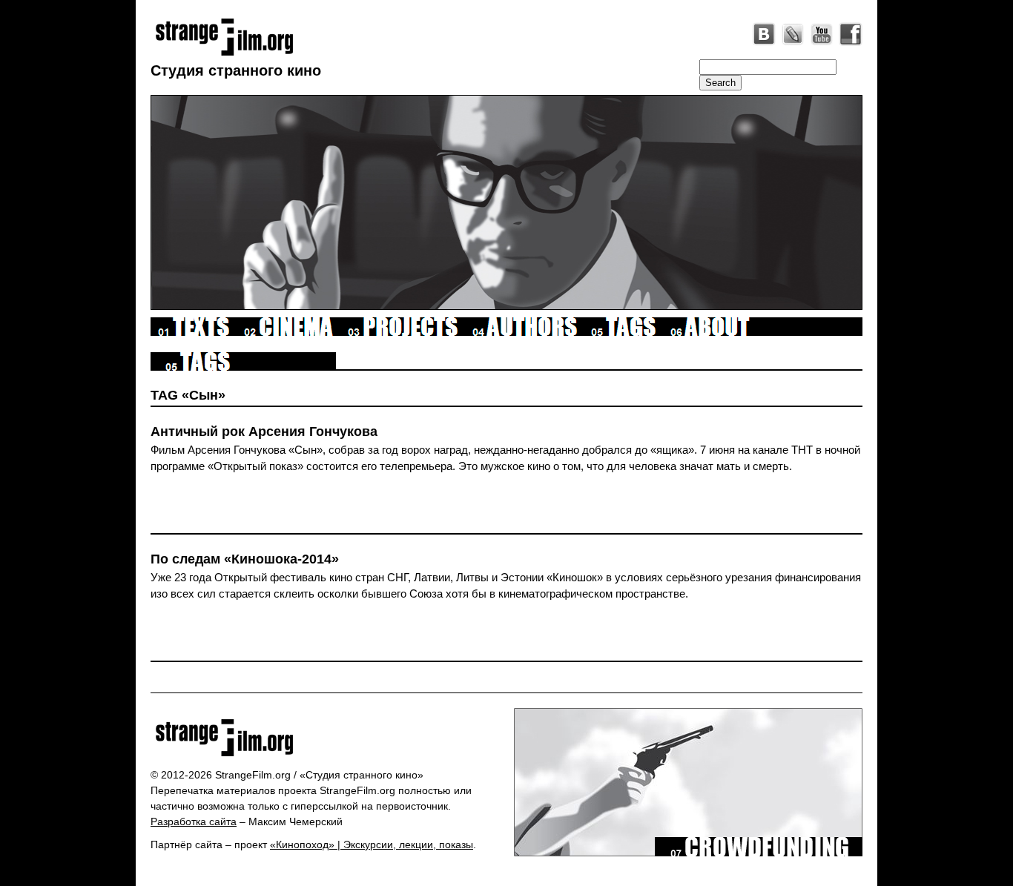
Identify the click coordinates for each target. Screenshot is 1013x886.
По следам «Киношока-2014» (245, 559)
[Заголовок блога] (327, 737)
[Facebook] (850, 34)
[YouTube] (822, 34)
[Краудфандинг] (758, 853)
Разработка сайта (194, 821)
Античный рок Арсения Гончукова (264, 431)
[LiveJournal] (793, 34)
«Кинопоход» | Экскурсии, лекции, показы (371, 844)
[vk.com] (764, 34)
